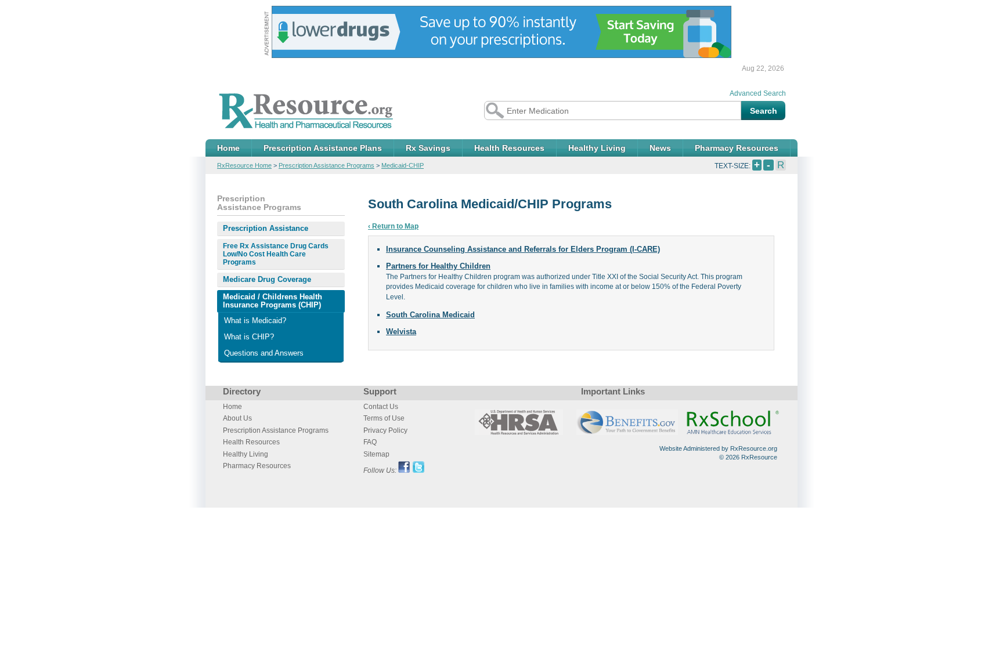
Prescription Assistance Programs (326, 165)
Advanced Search (758, 93)
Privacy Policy (385, 430)
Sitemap (376, 454)
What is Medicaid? (255, 320)
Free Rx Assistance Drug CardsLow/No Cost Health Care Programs (276, 254)
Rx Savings (428, 148)
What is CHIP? (249, 336)
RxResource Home (244, 165)
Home (228, 148)
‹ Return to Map (393, 226)
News (660, 148)
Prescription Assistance (265, 228)
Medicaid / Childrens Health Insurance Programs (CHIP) (272, 300)
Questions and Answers (264, 353)
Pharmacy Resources (736, 148)
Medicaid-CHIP (402, 165)
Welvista (401, 331)
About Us (237, 418)
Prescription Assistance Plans (323, 148)
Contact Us (380, 407)
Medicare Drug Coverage (267, 279)
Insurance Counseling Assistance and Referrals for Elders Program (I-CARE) (523, 249)
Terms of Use (384, 418)
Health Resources (509, 148)
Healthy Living (597, 148)
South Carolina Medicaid (430, 314)
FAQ (370, 442)
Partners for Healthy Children (438, 266)
